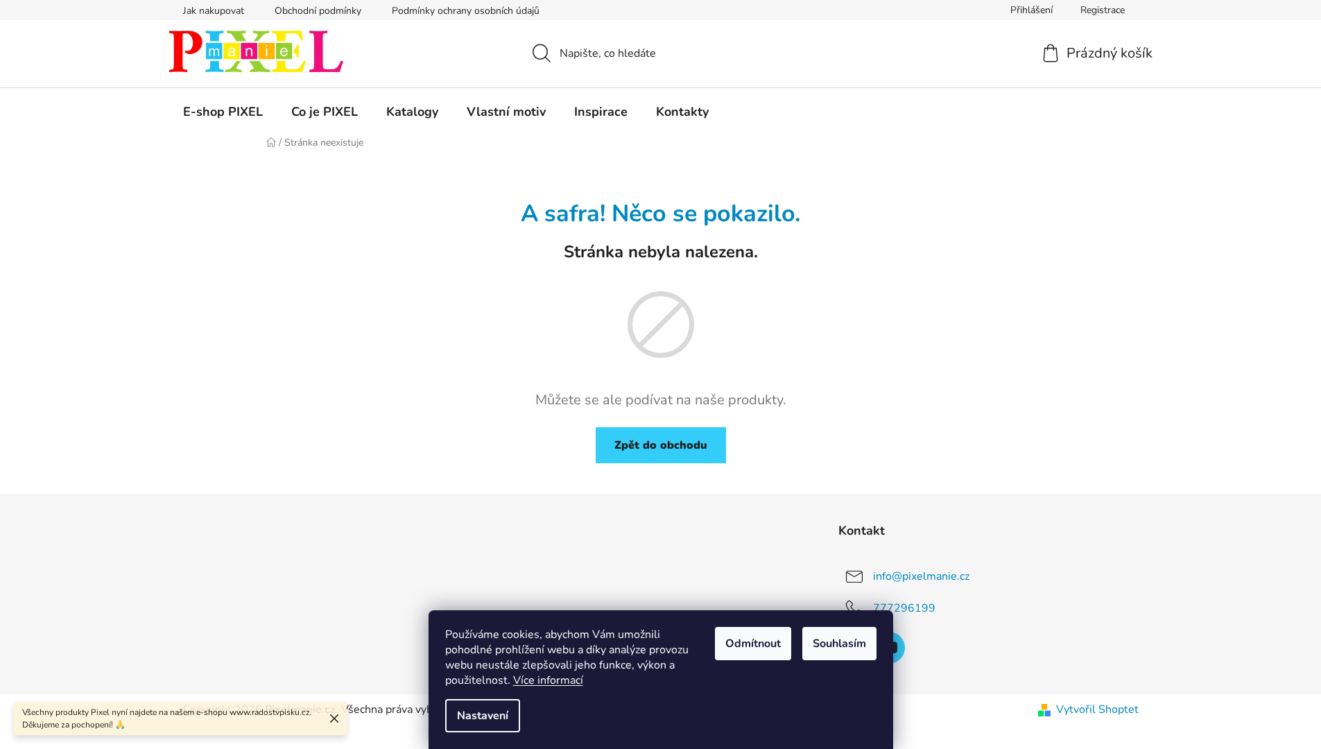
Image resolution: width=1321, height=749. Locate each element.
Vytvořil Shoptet (1097, 709)
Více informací (548, 680)
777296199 (904, 608)
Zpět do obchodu (660, 445)
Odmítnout (753, 643)
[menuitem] (223, 111)
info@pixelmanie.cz (921, 576)
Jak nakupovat (213, 10)
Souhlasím (839, 643)
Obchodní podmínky (318, 10)
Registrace (1102, 10)
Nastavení (482, 715)
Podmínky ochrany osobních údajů (465, 10)
